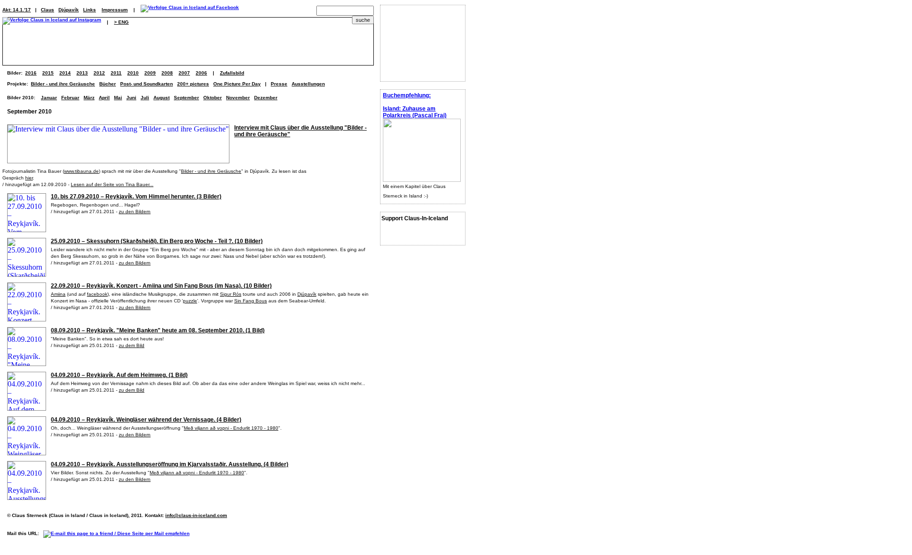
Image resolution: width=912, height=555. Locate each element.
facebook (97, 294)
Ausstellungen (308, 83)
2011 (116, 72)
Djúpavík (68, 9)
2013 (82, 72)
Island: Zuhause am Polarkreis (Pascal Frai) (414, 112)
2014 (65, 72)
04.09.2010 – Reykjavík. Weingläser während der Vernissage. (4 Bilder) (146, 419)
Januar (49, 97)
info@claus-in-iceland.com (196, 515)
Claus (47, 9)
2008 (167, 72)
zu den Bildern (135, 211)
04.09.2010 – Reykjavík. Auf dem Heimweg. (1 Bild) (119, 375)
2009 (150, 72)
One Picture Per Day (237, 83)
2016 (31, 72)
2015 (48, 72)
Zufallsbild (232, 72)
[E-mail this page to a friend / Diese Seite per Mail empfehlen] (118, 533)
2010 (133, 72)
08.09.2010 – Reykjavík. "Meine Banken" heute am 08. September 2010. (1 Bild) (158, 330)
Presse (279, 83)
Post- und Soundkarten (146, 83)
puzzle (190, 300)
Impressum (115, 9)
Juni (131, 97)
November (238, 97)
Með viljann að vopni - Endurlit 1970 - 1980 (231, 428)
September (186, 97)
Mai (118, 97)
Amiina (58, 294)
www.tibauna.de (81, 171)
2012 (99, 72)
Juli (145, 97)
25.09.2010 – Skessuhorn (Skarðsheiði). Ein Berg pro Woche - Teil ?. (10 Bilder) (157, 241)
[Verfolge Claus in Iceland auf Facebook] (190, 9)
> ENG (121, 22)
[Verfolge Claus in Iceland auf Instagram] (51, 22)
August (161, 97)
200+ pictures (193, 83)
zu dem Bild (131, 345)
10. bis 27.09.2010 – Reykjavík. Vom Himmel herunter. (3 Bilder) (136, 196)
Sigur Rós (230, 294)
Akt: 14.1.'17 (16, 9)
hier (29, 177)
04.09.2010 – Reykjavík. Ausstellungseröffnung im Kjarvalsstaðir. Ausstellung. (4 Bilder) (169, 464)
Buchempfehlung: (407, 95)
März (89, 97)
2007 (184, 72)
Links (89, 9)
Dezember (265, 97)
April (104, 97)
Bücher (107, 83)
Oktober (212, 97)
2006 (201, 72)
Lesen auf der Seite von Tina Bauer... (112, 184)
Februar (70, 97)
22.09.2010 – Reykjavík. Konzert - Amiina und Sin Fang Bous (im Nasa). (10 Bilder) (161, 285)
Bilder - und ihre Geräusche (63, 83)
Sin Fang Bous (250, 300)
